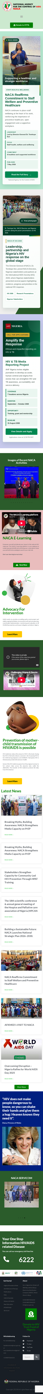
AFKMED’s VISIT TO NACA (19, 1024)
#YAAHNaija (7, 1307)
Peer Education (8, 1304)
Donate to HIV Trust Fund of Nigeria (31, 1327)
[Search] (37, 1357)
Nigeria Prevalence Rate (11, 1285)
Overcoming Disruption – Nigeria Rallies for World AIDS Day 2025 (21, 1069)
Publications (7, 1292)
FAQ (5, 1295)
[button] (21, 16)
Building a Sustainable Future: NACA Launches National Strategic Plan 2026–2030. (21, 932)
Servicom (6, 1310)
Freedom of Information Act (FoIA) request (12, 1368)
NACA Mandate (8, 1298)
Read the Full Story (19, 175)
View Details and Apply (21, 431)
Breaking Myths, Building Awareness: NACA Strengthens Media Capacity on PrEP (21, 825)
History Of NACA (9, 1301)
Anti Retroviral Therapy (11, 1289)
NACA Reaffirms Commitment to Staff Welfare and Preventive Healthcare (21, 980)
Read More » (9, 835)
